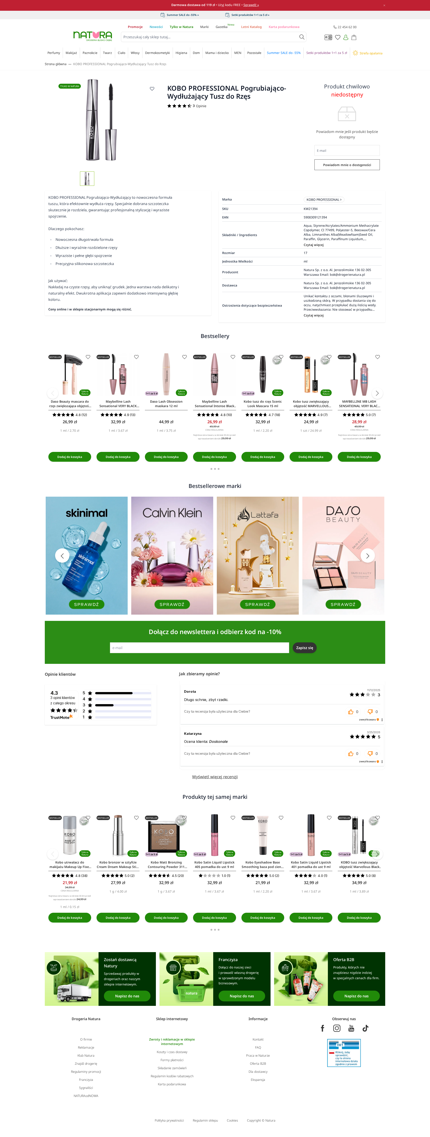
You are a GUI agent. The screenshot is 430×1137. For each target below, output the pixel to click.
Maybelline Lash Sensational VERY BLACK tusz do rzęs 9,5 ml (118, 403)
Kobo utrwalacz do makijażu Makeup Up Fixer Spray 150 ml (69, 864)
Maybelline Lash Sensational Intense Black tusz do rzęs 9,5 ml (214, 403)
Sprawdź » (251, 5)
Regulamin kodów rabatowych (172, 1076)
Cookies (232, 1120)
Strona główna (56, 64)
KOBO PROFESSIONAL (323, 199)
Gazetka (225, 27)
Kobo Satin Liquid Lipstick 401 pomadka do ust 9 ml (311, 864)
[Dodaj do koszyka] (69, 457)
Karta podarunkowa (284, 27)
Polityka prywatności (169, 1120)
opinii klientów (62, 700)
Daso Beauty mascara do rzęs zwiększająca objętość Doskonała (69, 403)
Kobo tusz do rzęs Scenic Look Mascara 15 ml (263, 403)
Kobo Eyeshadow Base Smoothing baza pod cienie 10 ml (263, 864)
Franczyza (86, 1079)
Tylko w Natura (181, 27)
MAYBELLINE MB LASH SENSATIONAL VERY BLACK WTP (359, 403)
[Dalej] (377, 393)
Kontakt (258, 1039)
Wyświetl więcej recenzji (215, 776)
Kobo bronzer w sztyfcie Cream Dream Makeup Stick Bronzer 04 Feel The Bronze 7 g (118, 864)
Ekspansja (258, 1079)
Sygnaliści (86, 1088)
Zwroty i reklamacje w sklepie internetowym (172, 1041)
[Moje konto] (345, 37)
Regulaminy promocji (86, 1071)
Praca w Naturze (258, 1055)
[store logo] (92, 36)
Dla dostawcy (258, 1071)
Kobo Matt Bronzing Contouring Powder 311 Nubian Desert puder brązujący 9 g (166, 864)
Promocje (135, 27)
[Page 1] (211, 469)
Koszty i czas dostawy (172, 1052)
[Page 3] (218, 469)
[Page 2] (215, 469)
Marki (204, 27)
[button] (353, 711)
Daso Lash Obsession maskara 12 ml (166, 403)
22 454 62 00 (347, 27)
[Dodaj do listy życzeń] (152, 88)
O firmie (86, 1039)
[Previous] (52, 393)
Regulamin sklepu (205, 1120)
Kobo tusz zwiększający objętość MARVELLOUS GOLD (311, 403)
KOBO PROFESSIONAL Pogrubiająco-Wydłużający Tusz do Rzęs (119, 64)
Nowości (156, 27)
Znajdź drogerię (86, 1063)
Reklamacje (86, 1047)
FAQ (258, 1047)
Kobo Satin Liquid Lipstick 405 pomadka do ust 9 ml (214, 864)
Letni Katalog (251, 27)
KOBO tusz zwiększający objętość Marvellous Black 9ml (359, 864)
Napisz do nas (127, 996)
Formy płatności (172, 1060)
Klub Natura (86, 1055)
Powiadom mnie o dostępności (347, 165)
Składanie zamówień (172, 1068)
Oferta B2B (258, 1063)
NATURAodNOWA (86, 1096)
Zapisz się (304, 647)
